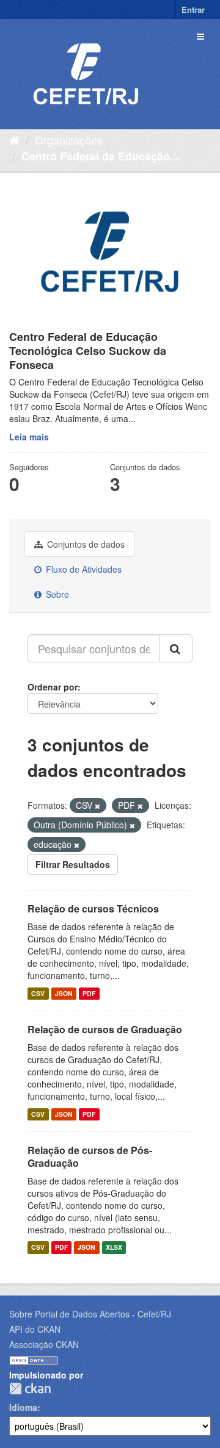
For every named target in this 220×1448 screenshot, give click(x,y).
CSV (38, 993)
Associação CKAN (44, 1344)
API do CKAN (35, 1329)
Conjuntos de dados (85, 544)
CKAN (30, 1388)
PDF (88, 993)
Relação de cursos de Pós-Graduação (90, 1156)
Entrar (193, 9)
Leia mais (29, 437)
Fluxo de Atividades (82, 569)
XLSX (114, 1247)
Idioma (23, 1407)
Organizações (69, 140)
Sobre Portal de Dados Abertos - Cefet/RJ (90, 1314)
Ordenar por (53, 687)
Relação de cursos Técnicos (93, 908)
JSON (64, 993)
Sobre (56, 594)
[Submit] (176, 648)
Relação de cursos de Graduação (105, 1029)
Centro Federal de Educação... (100, 156)
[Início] (14, 140)
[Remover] (97, 806)
